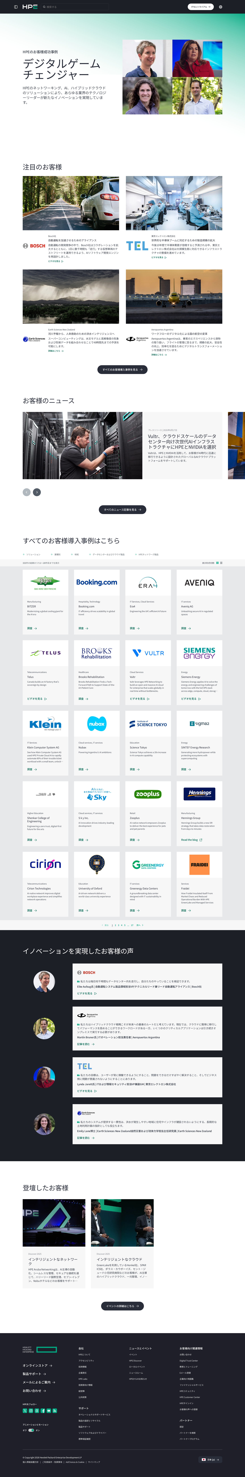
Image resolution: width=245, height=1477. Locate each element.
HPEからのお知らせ (138, 1378)
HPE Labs (83, 1378)
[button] (15, 6)
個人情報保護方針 (31, 1462)
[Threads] (37, 1410)
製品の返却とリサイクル (89, 1420)
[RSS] (54, 1410)
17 (132, 925)
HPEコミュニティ (187, 1390)
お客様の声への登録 (189, 1409)
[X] (25, 1410)
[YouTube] (49, 1410)
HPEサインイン (186, 1403)
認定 (182, 1426)
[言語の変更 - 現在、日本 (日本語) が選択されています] (220, 6)
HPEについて (84, 1354)
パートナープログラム (189, 1438)
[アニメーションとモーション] (31, 1430)
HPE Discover (135, 1360)
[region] (122, 445)
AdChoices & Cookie (75, 1462)
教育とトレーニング (189, 1366)
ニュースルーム (136, 1372)
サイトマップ (94, 1462)
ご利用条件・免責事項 (52, 1462)
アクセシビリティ (86, 1360)
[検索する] (44, 6)
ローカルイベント (137, 1366)
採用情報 (82, 1366)
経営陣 (82, 1390)
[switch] (29, 1430)
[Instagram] (31, 1410)
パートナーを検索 (188, 1432)
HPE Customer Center (190, 1397)
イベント (133, 1354)
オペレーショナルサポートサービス (94, 1414)
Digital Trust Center (189, 1360)
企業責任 (82, 1372)
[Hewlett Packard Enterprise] (30, 7)
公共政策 (82, 1397)
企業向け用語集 (187, 1378)
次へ (138, 925)
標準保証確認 (84, 1438)
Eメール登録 (185, 1372)
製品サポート (84, 1426)
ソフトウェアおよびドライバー (92, 1432)
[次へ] (37, 492)
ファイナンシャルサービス (191, 1384)
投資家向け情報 (85, 1384)
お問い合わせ (186, 1354)
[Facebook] (43, 1410)
